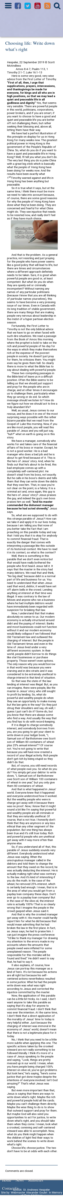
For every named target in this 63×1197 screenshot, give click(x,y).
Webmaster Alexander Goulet (29, 1192)
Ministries (35, 1180)
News (20, 1180)
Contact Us (10, 1188)
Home (6, 1180)
